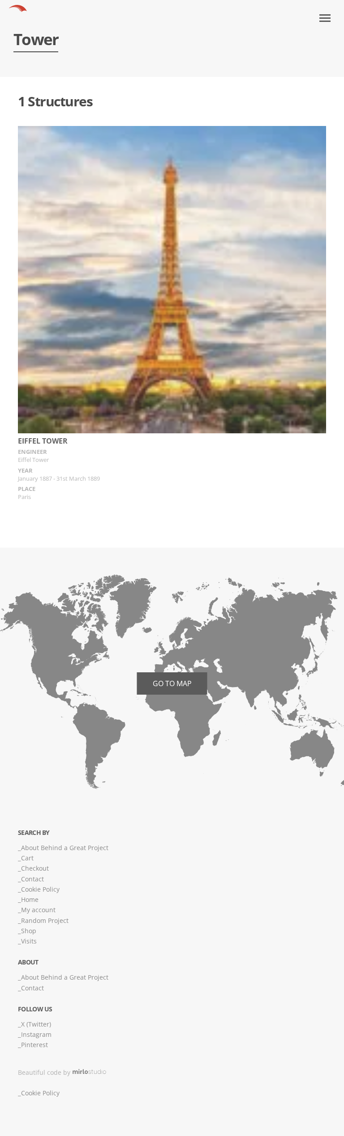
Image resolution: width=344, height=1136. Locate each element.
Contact (32, 879)
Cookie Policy (40, 889)
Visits (29, 941)
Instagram (36, 1034)
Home (30, 899)
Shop (28, 930)
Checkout (35, 868)
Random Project (45, 920)
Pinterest (34, 1044)
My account (38, 909)
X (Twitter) (36, 1024)
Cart (27, 858)
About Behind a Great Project (64, 847)
